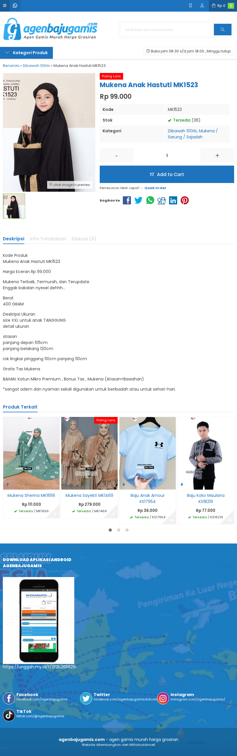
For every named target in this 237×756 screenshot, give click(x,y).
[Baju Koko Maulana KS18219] (205, 453)
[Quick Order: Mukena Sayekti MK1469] (65, 484)
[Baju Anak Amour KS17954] (147, 453)
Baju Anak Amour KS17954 (148, 498)
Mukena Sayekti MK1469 (89, 495)
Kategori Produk (30, 53)
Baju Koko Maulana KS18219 (206, 498)
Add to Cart (170, 174)
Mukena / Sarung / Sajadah (193, 134)
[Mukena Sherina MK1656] (31, 453)
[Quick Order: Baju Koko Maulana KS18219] (182, 484)
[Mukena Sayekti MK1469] (89, 453)
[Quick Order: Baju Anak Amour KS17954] (124, 484)
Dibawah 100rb (182, 131)
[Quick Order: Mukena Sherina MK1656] (7, 484)
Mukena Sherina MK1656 (31, 495)
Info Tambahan (48, 239)
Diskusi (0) (84, 239)
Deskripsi (13, 239)
